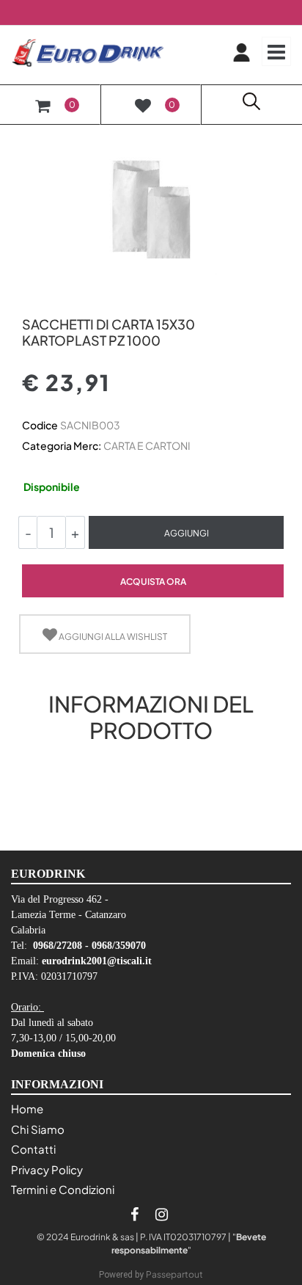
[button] (151, 207)
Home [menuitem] (27, 1108)
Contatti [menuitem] (33, 1149)
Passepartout (174, 1274)
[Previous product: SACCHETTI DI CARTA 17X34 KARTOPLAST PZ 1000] (30, 299)
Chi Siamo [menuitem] (38, 1129)
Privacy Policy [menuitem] (47, 1169)
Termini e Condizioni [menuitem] (62, 1189)
